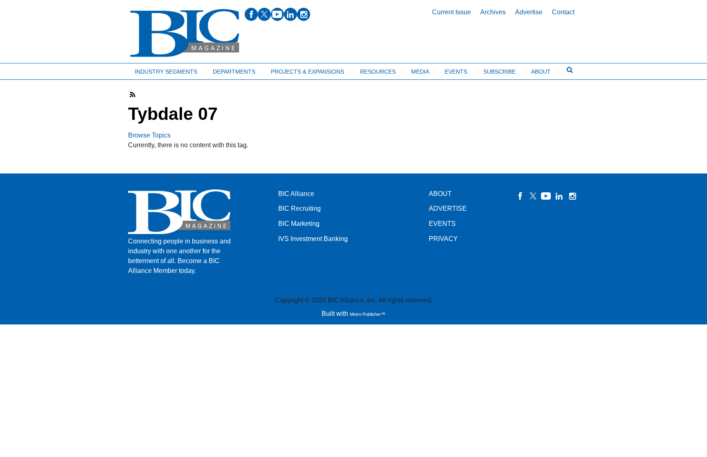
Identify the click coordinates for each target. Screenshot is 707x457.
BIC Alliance (296, 193)
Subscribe (499, 71)
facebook (251, 14)
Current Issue (451, 12)
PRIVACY (443, 238)
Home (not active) (24, 70)
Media (420, 71)
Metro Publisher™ (367, 314)
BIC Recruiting (299, 208)
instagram (303, 14)
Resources (378, 71)
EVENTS (442, 223)
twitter (264, 14)
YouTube (546, 196)
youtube (277, 14)
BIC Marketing (299, 223)
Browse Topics (149, 135)
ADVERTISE (448, 208)
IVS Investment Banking (313, 238)
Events (456, 71)
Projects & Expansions (307, 71)
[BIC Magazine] (184, 33)
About (541, 71)
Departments (234, 71)
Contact (563, 12)
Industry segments (166, 71)
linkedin (290, 14)
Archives (493, 12)
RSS (133, 94)
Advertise (529, 12)
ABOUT (440, 193)
